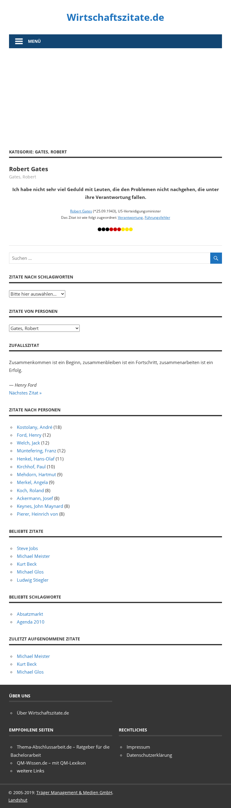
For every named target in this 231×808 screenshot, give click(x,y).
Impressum (138, 747)
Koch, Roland (30, 490)
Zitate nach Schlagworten (41, 277)
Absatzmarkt (30, 614)
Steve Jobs (27, 548)
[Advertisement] (115, 93)
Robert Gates (28, 169)
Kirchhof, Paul (31, 467)
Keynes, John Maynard (40, 506)
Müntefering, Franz (36, 451)
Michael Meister (33, 556)
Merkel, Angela (32, 482)
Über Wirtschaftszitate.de (43, 713)
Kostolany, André (34, 427)
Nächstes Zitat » (25, 393)
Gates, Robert (22, 177)
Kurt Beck (27, 564)
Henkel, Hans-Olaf (35, 459)
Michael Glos (30, 572)
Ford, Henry (29, 435)
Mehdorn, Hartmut (36, 474)
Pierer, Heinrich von (37, 514)
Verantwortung (130, 217)
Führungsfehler (157, 217)
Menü (34, 41)
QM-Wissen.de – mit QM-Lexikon (51, 763)
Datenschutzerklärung (149, 755)
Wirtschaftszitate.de (115, 17)
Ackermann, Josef (35, 498)
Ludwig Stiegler (32, 580)
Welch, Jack (28, 443)
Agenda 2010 (31, 622)
